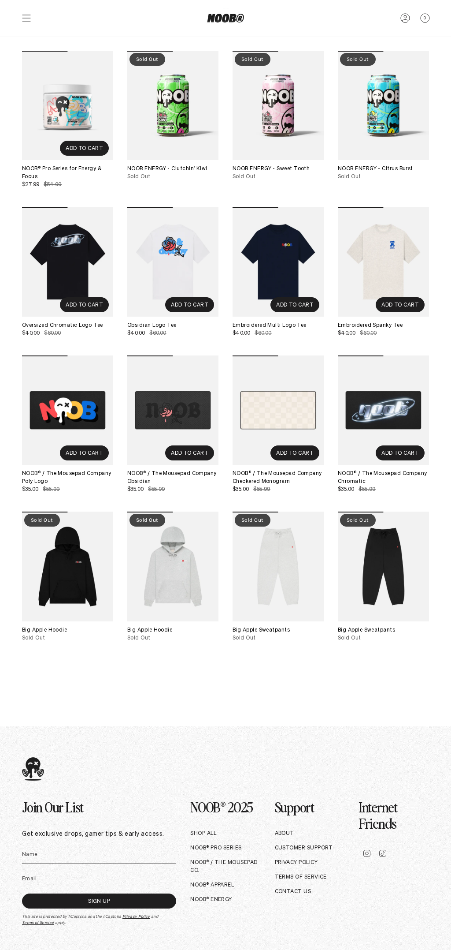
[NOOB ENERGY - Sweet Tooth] (278, 105)
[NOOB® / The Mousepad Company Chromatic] (383, 410)
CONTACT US (293, 891)
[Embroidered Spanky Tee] (383, 261)
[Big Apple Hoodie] (67, 566)
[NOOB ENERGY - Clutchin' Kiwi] (172, 105)
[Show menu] (26, 18)
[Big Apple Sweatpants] (278, 566)
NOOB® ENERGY (211, 899)
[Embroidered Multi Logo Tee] (278, 261)
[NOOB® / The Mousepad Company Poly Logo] (67, 410)
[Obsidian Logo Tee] (172, 261)
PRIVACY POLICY (296, 862)
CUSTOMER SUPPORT (304, 847)
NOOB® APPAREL (212, 884)
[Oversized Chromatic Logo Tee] (67, 261)
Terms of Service (38, 922)
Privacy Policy (136, 916)
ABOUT (284, 833)
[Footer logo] (33, 769)
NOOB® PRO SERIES (215, 847)
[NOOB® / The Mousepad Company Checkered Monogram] (278, 410)
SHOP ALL (203, 833)
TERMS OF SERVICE (301, 876)
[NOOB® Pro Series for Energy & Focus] (67, 105)
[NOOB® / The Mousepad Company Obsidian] (172, 410)
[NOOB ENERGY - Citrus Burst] (383, 105)
